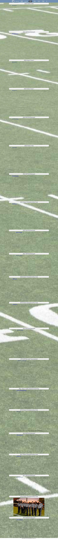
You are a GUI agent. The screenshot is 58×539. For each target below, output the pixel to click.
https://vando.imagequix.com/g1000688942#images (36, 430)
